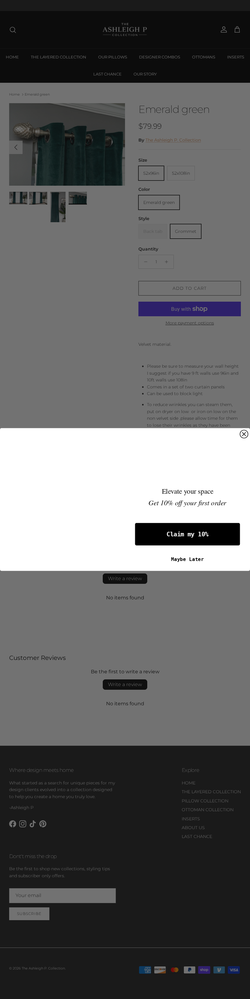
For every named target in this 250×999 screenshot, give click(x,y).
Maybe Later (187, 559)
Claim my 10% (187, 534)
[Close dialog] (244, 434)
